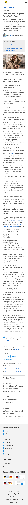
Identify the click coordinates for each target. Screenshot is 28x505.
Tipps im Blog (6, 463)
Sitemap (10, 491)
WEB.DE (6, 2)
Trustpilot (16, 349)
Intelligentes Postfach (10, 454)
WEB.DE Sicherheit (10, 451)
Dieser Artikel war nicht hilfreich (13, 372)
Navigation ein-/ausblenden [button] (2, 2)
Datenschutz (16, 496)
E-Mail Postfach (9, 431)
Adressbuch (8, 434)
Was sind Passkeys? (10, 400)
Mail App (7, 439)
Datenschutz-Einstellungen (11, 499)
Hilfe (4, 466)
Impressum (17, 491)
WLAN (12, 153)
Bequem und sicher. (8, 402)
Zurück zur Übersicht (8, 7)
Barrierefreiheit (14, 502)
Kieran (11, 35)
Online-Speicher (9, 445)
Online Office (8, 448)
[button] (26, 2)
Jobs (22, 499)
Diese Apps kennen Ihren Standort (11, 391)
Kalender (7, 436)
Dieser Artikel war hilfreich (12, 369)
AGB (9, 496)
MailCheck (8, 442)
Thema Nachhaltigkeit (17, 220)
